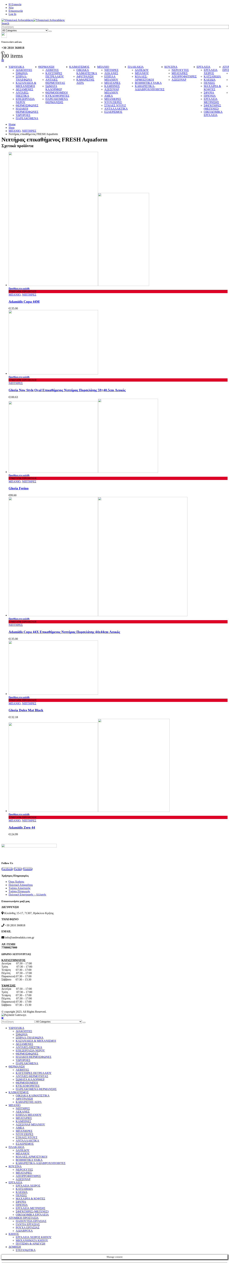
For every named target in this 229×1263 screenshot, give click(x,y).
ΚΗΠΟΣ (14, 1233)
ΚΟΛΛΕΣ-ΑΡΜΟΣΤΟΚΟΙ (144, 78)
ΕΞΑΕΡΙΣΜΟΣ (113, 111)
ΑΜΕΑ (108, 95)
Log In (12, 14)
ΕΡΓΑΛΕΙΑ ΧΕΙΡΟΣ (211, 71)
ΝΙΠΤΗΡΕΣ (111, 70)
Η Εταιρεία (15, 4)
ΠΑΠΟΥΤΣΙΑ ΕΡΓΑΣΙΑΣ (31, 1221)
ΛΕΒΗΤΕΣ (52, 70)
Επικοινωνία (16, 10)
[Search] (50, 31)
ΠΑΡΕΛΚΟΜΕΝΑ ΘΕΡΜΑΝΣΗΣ (56, 100)
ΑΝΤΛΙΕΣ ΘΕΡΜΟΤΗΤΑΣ (55, 81)
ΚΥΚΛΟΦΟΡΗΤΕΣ (57, 95)
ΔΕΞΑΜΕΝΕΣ (24, 89)
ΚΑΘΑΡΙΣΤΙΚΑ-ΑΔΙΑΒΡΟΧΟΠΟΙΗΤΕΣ (149, 88)
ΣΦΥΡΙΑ (209, 92)
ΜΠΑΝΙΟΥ (142, 73)
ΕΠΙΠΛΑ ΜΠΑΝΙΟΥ (111, 78)
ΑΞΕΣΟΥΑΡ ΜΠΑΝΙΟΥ (111, 91)
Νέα (11, 7)
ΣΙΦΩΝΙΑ (22, 73)
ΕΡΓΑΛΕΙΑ (203, 66)
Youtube (27, 868)
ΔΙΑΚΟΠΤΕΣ (24, 70)
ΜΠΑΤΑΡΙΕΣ (112, 82)
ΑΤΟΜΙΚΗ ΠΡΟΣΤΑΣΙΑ (24, 1217)
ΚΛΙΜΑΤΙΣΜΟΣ (79, 66)
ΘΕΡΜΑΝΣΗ (46, 66)
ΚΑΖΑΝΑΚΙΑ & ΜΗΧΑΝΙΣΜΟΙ (26, 84)
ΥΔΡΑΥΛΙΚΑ (16, 66)
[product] (118, 219)
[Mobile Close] (2, 1018)
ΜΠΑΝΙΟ (103, 66)
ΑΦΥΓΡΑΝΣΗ (85, 76)
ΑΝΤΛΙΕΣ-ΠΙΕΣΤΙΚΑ (22, 94)
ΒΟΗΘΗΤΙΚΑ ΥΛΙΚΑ (148, 82)
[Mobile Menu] (2, 60)
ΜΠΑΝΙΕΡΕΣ (112, 98)
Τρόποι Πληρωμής (19, 891)
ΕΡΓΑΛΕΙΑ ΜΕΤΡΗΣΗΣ (211, 100)
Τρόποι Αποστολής (19, 888)
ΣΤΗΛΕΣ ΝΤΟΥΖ (115, 105)
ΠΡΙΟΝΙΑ (210, 95)
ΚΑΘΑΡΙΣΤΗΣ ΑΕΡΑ (29, 1101)
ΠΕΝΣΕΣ (209, 82)
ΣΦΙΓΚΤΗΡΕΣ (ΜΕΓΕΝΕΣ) (212, 107)
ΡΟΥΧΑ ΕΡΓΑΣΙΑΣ (27, 1227)
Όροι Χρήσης (16, 881)
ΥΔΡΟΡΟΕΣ (23, 115)
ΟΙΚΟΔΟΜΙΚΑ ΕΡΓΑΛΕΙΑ (213, 113)
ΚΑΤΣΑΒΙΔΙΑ (212, 76)
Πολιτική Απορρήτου (21, 884)
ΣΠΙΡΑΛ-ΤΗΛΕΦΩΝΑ (24, 78)
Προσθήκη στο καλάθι (19, 288)
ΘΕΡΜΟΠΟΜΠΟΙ (56, 92)
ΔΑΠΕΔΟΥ (142, 70)
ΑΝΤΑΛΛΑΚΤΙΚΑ (116, 108)
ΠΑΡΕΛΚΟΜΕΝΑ (27, 118)
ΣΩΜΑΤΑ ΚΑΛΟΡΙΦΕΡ (53, 88)
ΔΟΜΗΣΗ (15, 1246)
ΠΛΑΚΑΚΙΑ (136, 66)
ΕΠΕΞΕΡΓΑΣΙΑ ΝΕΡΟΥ (25, 100)
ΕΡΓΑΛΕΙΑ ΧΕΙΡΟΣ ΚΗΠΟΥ (34, 1237)
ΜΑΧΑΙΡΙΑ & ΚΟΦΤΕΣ (212, 88)
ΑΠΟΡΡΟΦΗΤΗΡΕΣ (184, 76)
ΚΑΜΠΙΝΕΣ (112, 86)
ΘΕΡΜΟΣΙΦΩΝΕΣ (27, 105)
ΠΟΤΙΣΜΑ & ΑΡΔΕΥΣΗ (30, 1243)
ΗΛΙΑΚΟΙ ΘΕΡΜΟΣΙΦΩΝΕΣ (27, 110)
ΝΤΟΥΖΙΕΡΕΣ (113, 102)
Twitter (18, 868)
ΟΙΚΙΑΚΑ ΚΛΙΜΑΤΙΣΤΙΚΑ (86, 71)
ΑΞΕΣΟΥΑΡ (179, 79)
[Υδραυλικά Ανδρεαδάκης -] (33, 20)
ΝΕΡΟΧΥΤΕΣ (180, 70)
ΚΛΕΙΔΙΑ (210, 79)
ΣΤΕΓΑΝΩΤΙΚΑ (26, 1250)
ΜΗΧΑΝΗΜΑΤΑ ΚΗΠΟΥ (32, 1240)
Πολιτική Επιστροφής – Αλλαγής (27, 894)
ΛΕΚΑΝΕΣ (111, 73)
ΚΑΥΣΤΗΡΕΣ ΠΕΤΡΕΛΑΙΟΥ (54, 75)
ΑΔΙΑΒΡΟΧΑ (24, 1230)
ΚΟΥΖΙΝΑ (170, 66)
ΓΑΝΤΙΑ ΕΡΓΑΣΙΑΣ (28, 1224)
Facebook (7, 868)
